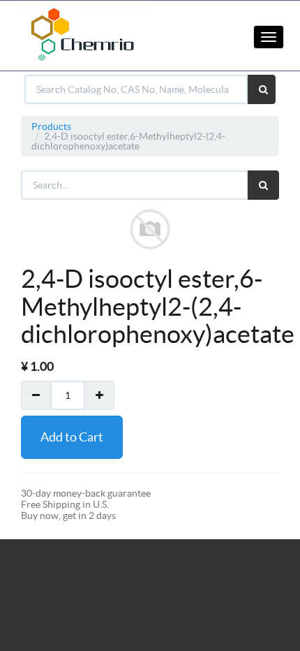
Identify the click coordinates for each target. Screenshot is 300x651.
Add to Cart (71, 437)
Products (51, 126)
